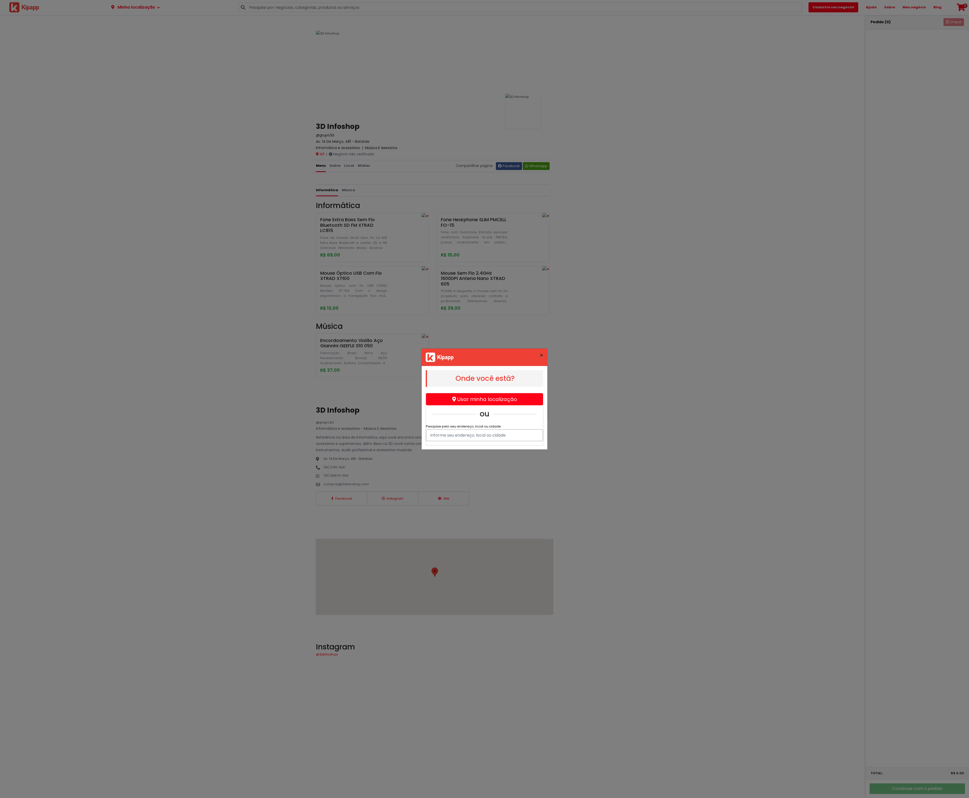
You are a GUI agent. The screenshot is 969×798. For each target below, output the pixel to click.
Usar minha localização (486, 399)
